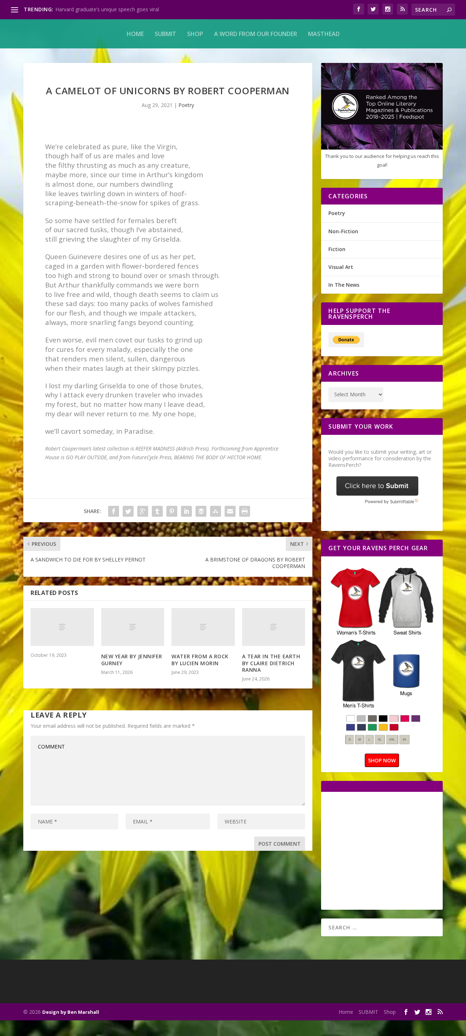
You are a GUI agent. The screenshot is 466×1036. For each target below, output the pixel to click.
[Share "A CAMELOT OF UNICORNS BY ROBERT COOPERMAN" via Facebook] (113, 511)
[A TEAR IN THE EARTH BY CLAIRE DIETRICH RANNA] (273, 627)
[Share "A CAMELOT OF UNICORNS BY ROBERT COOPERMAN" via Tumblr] (157, 511)
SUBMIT (165, 34)
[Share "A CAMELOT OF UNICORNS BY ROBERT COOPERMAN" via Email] (230, 511)
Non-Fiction (343, 231)
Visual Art (340, 266)
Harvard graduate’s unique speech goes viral (107, 9)
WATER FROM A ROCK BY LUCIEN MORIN (200, 659)
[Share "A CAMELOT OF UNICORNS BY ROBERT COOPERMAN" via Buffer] (201, 511)
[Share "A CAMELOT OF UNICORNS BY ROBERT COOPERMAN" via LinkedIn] (186, 511)
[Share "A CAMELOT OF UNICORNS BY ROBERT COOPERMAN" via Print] (244, 511)
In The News (343, 284)
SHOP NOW (382, 760)
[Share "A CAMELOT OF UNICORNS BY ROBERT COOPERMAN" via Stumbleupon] (215, 511)
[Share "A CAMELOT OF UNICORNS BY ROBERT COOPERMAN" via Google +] (142, 511)
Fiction (336, 249)
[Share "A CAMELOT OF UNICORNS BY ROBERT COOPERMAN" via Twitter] (128, 511)
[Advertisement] (389, 850)
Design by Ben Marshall (70, 1012)
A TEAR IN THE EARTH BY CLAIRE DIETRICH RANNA (271, 663)
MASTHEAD (324, 34)
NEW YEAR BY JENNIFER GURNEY (131, 659)
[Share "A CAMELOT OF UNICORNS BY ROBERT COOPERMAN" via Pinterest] (172, 511)
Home (135, 34)
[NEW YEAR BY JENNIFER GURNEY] (133, 627)
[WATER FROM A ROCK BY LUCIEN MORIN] (203, 627)
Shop (195, 34)
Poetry (186, 105)
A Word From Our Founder (255, 34)
